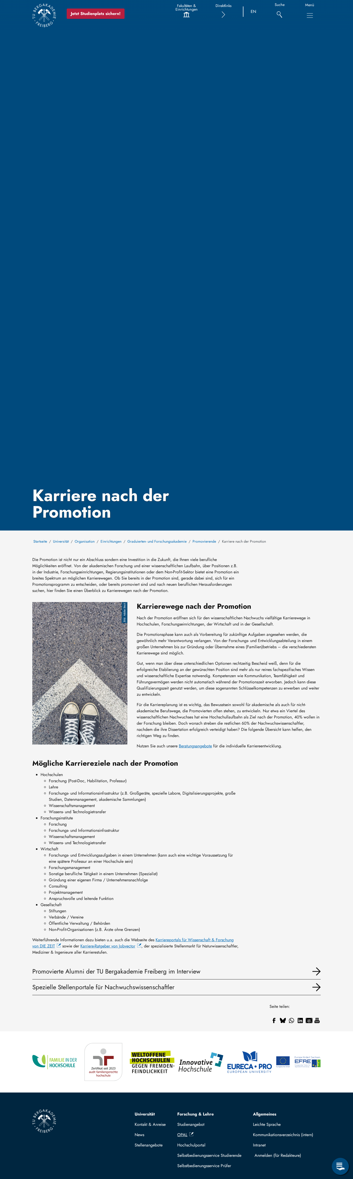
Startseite (40, 541)
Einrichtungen (111, 541)
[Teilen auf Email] (309, 1020)
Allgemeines (264, 1114)
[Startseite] (44, 15)
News (139, 1135)
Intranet (259, 1145)
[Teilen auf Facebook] (274, 1020)
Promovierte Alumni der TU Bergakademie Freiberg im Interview (116, 971)
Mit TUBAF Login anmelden (285, 1155)
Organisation (85, 541)
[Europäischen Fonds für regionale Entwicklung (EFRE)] (298, 1062)
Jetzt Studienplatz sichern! (95, 14)
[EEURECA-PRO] (249, 1062)
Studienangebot (190, 1124)
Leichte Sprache (267, 1124)
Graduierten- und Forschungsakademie (157, 541)
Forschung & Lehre (195, 1114)
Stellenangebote (149, 1145)
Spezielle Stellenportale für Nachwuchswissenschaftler (103, 987)
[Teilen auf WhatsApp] (291, 1020)
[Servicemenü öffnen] (340, 1166)
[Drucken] (317, 1020)
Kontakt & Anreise (150, 1124)
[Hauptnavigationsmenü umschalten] (310, 15)
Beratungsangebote (195, 746)
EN (253, 11)
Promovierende (204, 541)
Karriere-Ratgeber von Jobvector (107, 946)
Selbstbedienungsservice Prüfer (204, 1166)
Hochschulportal (191, 1145)
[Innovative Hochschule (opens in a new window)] (201, 1062)
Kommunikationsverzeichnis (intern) (283, 1135)
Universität (61, 541)
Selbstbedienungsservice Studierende (209, 1155)
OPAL (182, 1135)
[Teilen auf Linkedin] (300, 1020)
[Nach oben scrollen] (340, 1145)
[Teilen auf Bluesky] (282, 1020)
